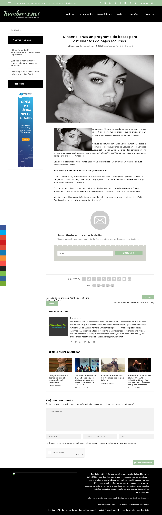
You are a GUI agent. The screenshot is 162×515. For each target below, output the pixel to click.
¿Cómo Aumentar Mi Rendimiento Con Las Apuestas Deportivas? (25, 52)
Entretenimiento (110, 46)
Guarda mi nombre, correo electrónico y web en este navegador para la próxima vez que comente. (92, 443)
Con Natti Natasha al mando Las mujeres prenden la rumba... (52, 3)
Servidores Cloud (69, 510)
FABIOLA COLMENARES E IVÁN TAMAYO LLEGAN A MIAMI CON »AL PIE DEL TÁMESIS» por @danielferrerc (139, 380)
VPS (58, 510)
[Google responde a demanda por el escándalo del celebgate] (60, 365)
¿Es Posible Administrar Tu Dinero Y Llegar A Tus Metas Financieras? (24, 63)
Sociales (134, 14)
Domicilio (145, 510)
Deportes (149, 14)
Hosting (51, 510)
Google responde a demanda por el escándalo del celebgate (58, 379)
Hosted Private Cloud (107, 510)
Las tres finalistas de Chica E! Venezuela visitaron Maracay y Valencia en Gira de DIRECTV (85, 380)
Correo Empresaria (87, 510)
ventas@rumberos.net (139, 498)
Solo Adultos (103, 14)
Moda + (120, 14)
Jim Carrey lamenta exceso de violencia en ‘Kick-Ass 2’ (25, 73)
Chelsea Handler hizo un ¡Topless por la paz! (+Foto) (112, 377)
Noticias (70, 14)
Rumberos (84, 46)
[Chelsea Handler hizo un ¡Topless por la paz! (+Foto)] (113, 365)
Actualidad (85, 14)
